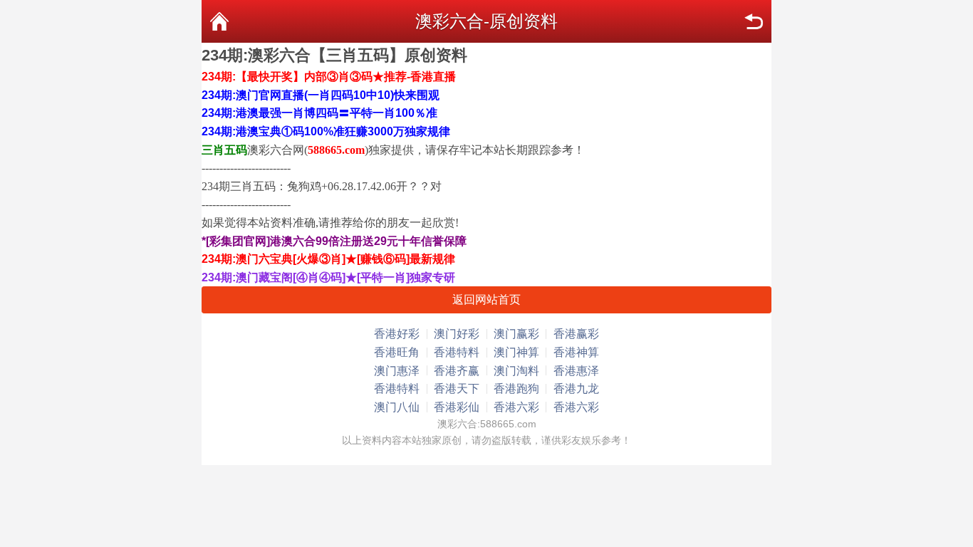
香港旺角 (397, 352)
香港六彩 (516, 407)
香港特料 (456, 352)
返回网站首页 (486, 299)
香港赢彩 (576, 334)
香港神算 (576, 352)
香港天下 (456, 388)
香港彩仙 (456, 407)
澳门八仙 (397, 407)
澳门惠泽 (397, 371)
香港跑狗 (516, 388)
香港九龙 (576, 388)
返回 (753, 21)
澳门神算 (516, 352)
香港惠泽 (576, 371)
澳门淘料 (516, 371)
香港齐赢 (456, 371)
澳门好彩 (456, 334)
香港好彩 (397, 334)
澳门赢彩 (516, 334)
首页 (219, 21)
